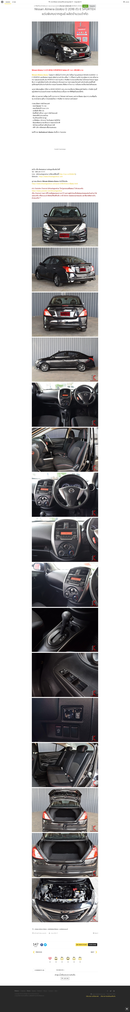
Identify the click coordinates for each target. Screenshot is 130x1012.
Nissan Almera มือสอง (40, 75)
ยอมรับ (85, 6)
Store (14, 2)
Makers (8, 2)
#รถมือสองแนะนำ (63, 929)
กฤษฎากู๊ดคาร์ (77, 2)
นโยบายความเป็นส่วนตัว (65, 6)
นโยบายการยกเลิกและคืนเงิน (108, 996)
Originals (23, 991)
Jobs (56, 991)
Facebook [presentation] (60, 970)
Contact (50, 991)
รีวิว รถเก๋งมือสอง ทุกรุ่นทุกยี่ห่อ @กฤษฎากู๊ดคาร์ (61, 2)
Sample (34, 991)
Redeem (39, 991)
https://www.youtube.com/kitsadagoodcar (47, 191)
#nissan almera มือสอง (40, 929)
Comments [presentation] (39, 970)
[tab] (39, 970)
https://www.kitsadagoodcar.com (51, 176)
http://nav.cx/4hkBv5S (67, 174)
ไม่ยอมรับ (92, 6)
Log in (65, 978)
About (45, 991)
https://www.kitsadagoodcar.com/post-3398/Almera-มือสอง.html (55, 184)
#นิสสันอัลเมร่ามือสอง (52, 929)
